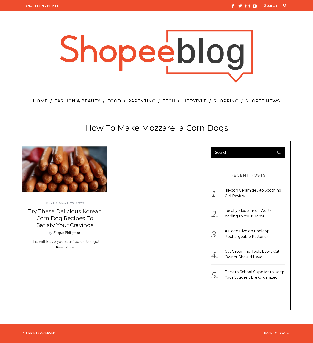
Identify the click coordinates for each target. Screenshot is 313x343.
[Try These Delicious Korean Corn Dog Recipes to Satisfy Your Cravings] (64, 169)
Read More (65, 247)
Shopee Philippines (42, 5)
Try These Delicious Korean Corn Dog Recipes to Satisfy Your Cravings (65, 218)
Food (50, 203)
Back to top (275, 333)
